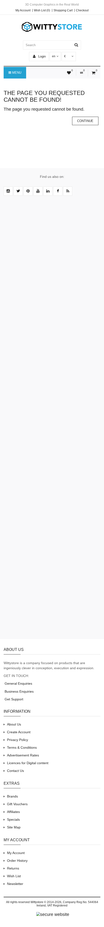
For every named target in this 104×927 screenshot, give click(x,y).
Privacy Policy (17, 740)
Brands (12, 796)
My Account (22, 10)
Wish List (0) (42, 10)
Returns (13, 868)
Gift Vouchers (17, 804)
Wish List (14, 876)
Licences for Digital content (27, 763)
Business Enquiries (19, 691)
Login (41, 56)
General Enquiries (18, 683)
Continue (85, 121)
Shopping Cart (63, 10)
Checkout (82, 10)
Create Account (18, 732)
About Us (14, 724)
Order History (17, 860)
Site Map (14, 827)
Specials (13, 819)
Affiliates (13, 812)
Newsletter (15, 884)
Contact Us (15, 771)
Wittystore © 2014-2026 (45, 902)
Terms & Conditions (22, 747)
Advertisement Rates (23, 755)
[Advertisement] (52, 420)
